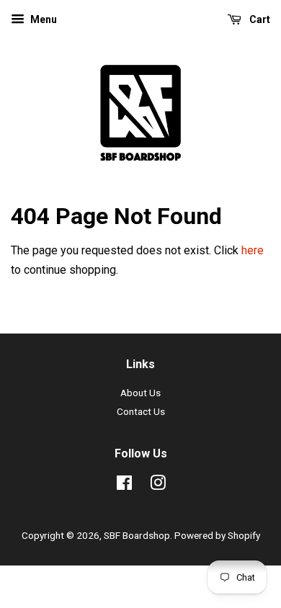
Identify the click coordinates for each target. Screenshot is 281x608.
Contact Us (141, 411)
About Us (140, 392)
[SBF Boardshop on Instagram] (158, 485)
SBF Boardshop (137, 535)
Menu (42, 19)
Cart (258, 19)
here (252, 250)
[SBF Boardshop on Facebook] (124, 485)
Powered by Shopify (217, 535)
